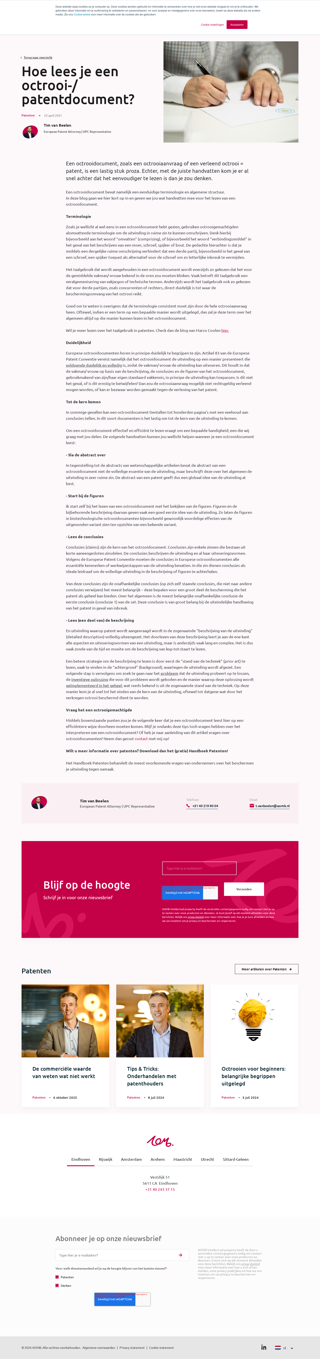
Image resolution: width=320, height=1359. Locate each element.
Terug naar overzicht (38, 57)
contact (141, 738)
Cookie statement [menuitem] (161, 1347)
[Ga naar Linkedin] (263, 1348)
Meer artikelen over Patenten (264, 969)
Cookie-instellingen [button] (212, 24)
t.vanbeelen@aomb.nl (273, 805)
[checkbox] (122, 1281)
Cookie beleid (82, 14)
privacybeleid (196, 917)
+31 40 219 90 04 (205, 805)
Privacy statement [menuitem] (132, 1347)
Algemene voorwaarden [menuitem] (99, 1347)
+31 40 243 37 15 (160, 1189)
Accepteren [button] (237, 24)
